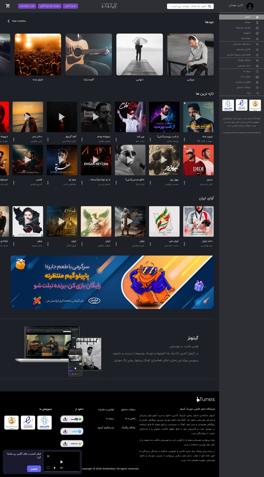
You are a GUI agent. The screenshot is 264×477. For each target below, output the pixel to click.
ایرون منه (208, 136)
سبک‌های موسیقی (242, 44)
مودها (248, 22)
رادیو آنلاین (70, 5)
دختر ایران (207, 241)
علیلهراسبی (207, 245)
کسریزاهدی (36, 184)
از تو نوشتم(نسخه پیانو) (98, 179)
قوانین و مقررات (243, 82)
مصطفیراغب (69, 184)
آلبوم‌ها (247, 33)
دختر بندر (37, 136)
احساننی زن (104, 184)
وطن (142, 241)
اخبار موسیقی (244, 66)
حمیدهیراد (37, 245)
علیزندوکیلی (138, 245)
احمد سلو (140, 141)
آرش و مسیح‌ (206, 184)
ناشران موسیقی (243, 49)
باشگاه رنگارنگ (244, 60)
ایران (108, 241)
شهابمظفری (104, 245)
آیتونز (248, 17)
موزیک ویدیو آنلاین (49, 5)
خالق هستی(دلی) (135, 179)
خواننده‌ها (246, 38)
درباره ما (247, 71)
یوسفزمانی (173, 141)
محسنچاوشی (172, 184)
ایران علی (174, 241)
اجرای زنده (38, 79)
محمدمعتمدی (172, 245)
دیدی (210, 179)
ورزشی (190, 79)
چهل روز (174, 179)
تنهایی (139, 79)
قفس (39, 179)
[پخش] (54, 468)
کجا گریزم (71, 136)
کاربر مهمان (236, 5)
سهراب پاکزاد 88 (205, 141)
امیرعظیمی (36, 141)
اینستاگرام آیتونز (106, 427)
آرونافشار (71, 245)
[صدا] (61, 468)
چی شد (140, 136)
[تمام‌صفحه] (48, 468)
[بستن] (48, 456)
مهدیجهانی (104, 141)
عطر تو (72, 179)
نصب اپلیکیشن (27, 5)
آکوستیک (88, 79)
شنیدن (34, 468)
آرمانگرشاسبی (69, 141)
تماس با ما (246, 77)
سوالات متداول (244, 87)
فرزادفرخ (140, 184)
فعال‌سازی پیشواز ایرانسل (239, 55)
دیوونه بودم (103, 136)
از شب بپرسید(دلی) (168, 136)
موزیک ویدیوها (243, 28)
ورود (249, 93)
